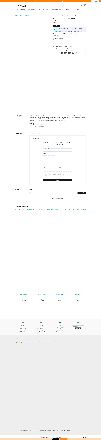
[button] (25, 9)
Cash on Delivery (23, 328)
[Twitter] (83, 437)
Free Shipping (41, 330)
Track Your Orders (59, 330)
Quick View (23, 295)
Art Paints (64, 15)
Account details (60, 328)
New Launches (63, 438)
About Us (23, 325)
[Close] (100, 438)
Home (54, 15)
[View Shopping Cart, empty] (84, 5)
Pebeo (57, 35)
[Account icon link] (81, 5)
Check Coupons (86, 1)
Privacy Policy (23, 330)
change (60, 39)
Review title (46, 148)
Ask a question (81, 192)
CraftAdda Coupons (41, 327)
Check (66, 42)
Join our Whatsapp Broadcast (41, 328)
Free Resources (60, 327)
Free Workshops (55, 438)
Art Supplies (59, 15)
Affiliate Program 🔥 (60, 331)
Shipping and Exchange (41, 331)
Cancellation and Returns (41, 333)
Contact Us (41, 325)
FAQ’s (23, 327)
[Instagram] (85, 437)
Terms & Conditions (23, 331)
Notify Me (56, 25)
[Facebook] (81, 437)
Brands (59, 325)
